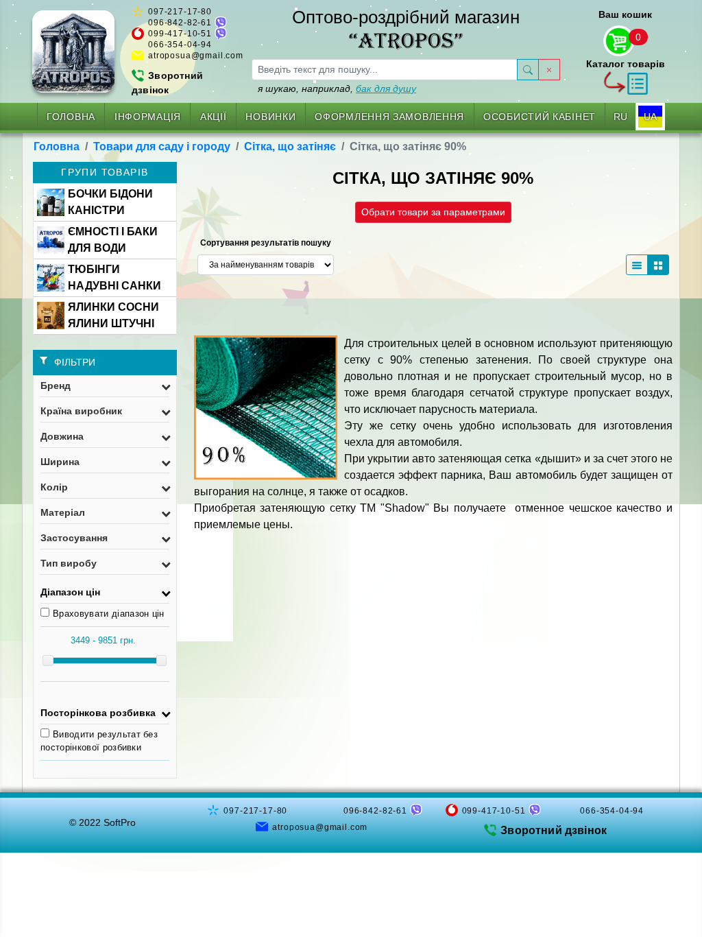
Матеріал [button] (62, 512)
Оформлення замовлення (389, 116)
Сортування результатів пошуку (265, 243)
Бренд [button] (55, 385)
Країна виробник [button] (81, 410)
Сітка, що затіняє (290, 146)
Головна (71, 116)
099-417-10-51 (180, 33)
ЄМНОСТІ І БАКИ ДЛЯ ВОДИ (113, 240)
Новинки (270, 116)
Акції (213, 116)
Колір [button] (54, 487)
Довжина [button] (62, 436)
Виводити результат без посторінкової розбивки (99, 741)
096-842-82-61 (180, 22)
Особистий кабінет (539, 116)
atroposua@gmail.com (195, 55)
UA (650, 116)
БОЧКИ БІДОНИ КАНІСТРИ (110, 202)
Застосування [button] (74, 537)
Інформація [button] (147, 116)
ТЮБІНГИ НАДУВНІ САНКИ (114, 277)
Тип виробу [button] (68, 563)
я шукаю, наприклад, (337, 88)
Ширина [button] (60, 461)
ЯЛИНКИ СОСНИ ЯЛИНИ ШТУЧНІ (113, 315)
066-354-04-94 (180, 44)
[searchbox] (385, 69)
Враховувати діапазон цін (109, 613)
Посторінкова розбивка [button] (98, 712)
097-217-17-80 (180, 11)
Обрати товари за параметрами (433, 211)
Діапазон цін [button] (70, 591)
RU (620, 116)
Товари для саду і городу (161, 146)
